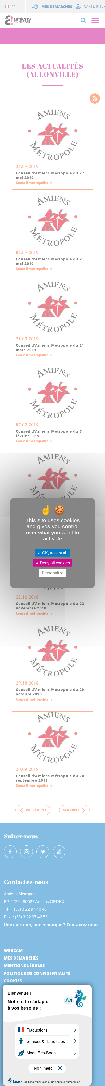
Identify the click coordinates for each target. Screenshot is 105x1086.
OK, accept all (54, 553)
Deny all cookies (54, 563)
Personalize (52, 573)
